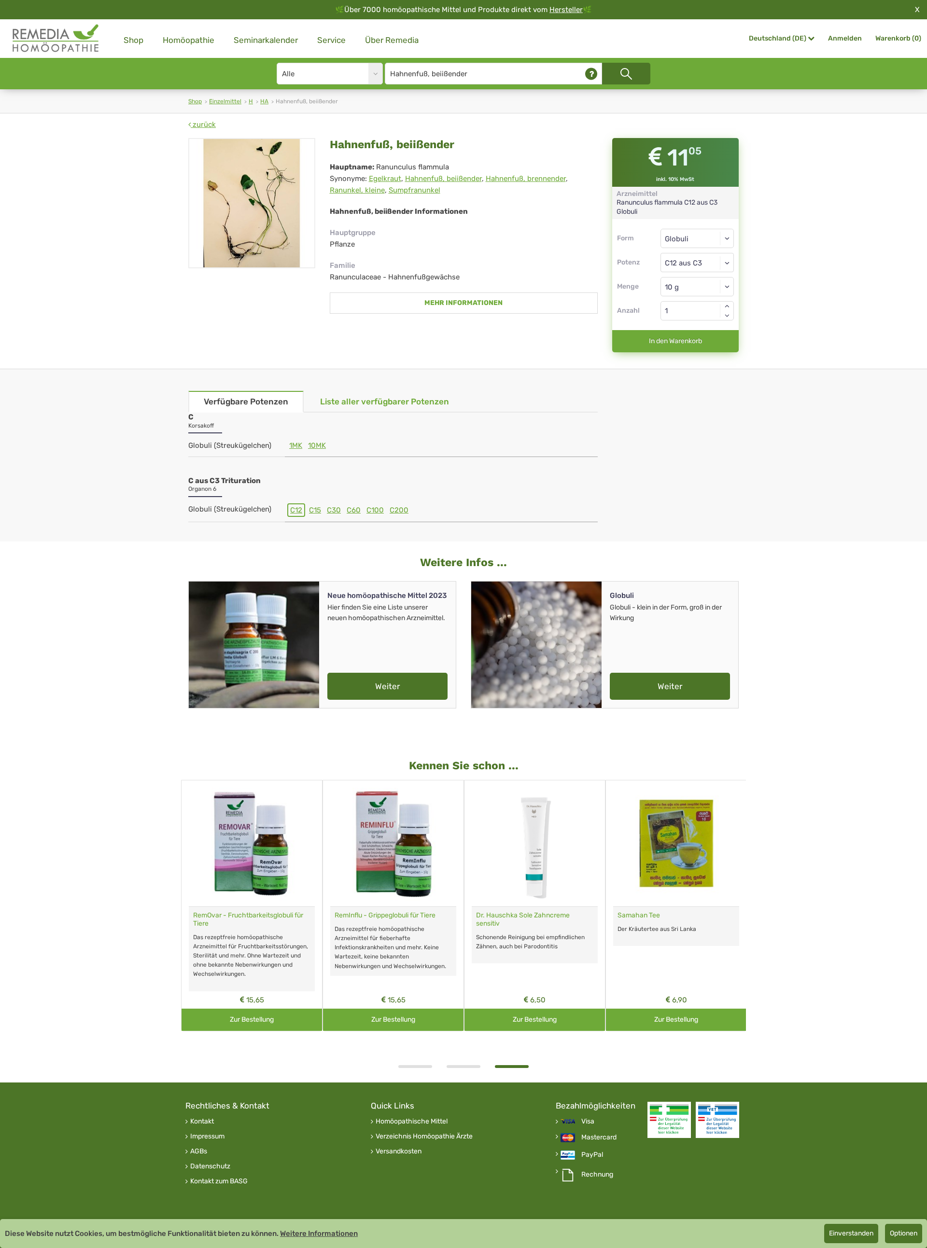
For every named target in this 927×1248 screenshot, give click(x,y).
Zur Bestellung (252, 1019)
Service (331, 40)
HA (264, 101)
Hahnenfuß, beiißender (443, 178)
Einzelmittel (225, 101)
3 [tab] (512, 1066)
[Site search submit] (626, 73)
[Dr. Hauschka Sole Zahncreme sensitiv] (535, 843)
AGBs (198, 1151)
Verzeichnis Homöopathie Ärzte (424, 1136)
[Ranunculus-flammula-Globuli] (251, 203)
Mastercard (599, 1137)
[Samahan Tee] (676, 843)
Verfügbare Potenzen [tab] (246, 401)
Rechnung (597, 1174)
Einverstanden (851, 1233)
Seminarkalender (266, 40)
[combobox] (697, 262)
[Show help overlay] (591, 74)
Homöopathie (188, 40)
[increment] (727, 306)
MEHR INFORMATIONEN (463, 303)
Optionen (903, 1233)
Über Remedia (392, 40)
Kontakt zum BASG (219, 1181)
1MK (295, 445)
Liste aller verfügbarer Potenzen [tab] (384, 401)
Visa (587, 1121)
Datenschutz (210, 1166)
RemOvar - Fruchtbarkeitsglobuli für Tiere (248, 919)
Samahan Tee (639, 915)
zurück (203, 124)
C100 (375, 510)
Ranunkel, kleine (357, 190)
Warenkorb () (898, 38)
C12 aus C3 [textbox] (683, 263)
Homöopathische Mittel (412, 1121)
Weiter (387, 686)
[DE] (56, 38)
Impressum (207, 1136)
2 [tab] (463, 1066)
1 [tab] (415, 1066)
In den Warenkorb (675, 341)
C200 (399, 510)
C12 (296, 510)
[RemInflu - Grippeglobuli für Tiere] (393, 843)
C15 (315, 510)
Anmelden (845, 38)
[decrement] (727, 315)
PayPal (592, 1154)
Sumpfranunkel (414, 190)
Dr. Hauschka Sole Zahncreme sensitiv (523, 919)
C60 (354, 510)
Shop (133, 40)
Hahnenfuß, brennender (526, 178)
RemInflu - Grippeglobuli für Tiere (385, 915)
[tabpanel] (534, 905)
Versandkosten (398, 1151)
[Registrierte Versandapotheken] (669, 1120)
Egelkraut (385, 178)
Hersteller (566, 9)
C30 (334, 510)
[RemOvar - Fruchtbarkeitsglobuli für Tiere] (252, 843)
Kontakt (202, 1121)
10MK (317, 445)
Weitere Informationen (319, 1233)
